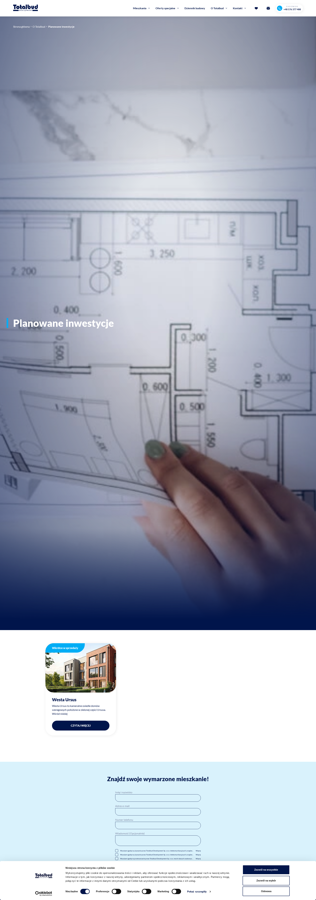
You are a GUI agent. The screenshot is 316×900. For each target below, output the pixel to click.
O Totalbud (39, 26)
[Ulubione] (256, 8)
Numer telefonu (124, 819)
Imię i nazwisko (123, 792)
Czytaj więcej (81, 725)
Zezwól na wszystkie (266, 869)
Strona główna (21, 26)
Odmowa (266, 891)
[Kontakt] (268, 8)
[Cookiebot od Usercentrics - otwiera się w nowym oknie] (43, 893)
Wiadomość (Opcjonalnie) (130, 833)
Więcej (198, 851)
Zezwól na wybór (266, 880)
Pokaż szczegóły (197, 891)
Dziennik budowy (194, 8)
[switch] (116, 891)
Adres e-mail (122, 805)
